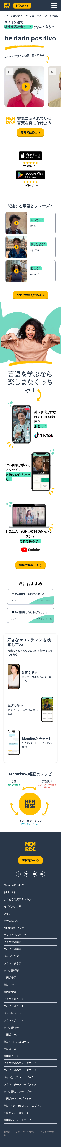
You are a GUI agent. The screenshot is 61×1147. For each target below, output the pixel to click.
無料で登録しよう (30, 565)
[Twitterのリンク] (26, 874)
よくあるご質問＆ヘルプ (17, 899)
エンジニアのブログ (15, 935)
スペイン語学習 (12, 15)
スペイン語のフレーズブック (20, 1070)
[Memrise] (7, 5)
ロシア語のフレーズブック (19, 1091)
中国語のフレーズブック (17, 1098)
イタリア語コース (14, 999)
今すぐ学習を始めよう (30, 295)
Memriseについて (14, 885)
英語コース (10, 1049)
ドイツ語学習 (11, 956)
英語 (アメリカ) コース (16, 1041)
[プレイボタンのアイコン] (26, 86)
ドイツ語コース (12, 1013)
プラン (7, 913)
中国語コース (11, 1034)
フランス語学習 (12, 963)
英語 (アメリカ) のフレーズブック (23, 1105)
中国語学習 (10, 977)
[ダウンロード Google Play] (30, 174)
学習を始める (22, 5)
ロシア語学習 (11, 970)
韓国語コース (11, 1056)
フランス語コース (14, 1020)
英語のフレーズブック (16, 1113)
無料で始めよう (30, 132)
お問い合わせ (11, 892)
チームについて (12, 920)
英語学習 (9, 984)
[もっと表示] (54, 5)
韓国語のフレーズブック (17, 1120)
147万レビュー (30, 185)
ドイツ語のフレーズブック (19, 1077)
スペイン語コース (32, 15)
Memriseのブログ (14, 927)
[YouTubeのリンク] (34, 874)
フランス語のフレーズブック (20, 1084)
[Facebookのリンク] (18, 874)
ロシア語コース (12, 1027)
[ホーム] (10, 121)
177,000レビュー (30, 166)
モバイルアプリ (12, 906)
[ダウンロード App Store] (31, 155)
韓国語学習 (10, 992)
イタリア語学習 (12, 942)
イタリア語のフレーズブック (20, 1063)
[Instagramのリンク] (42, 874)
